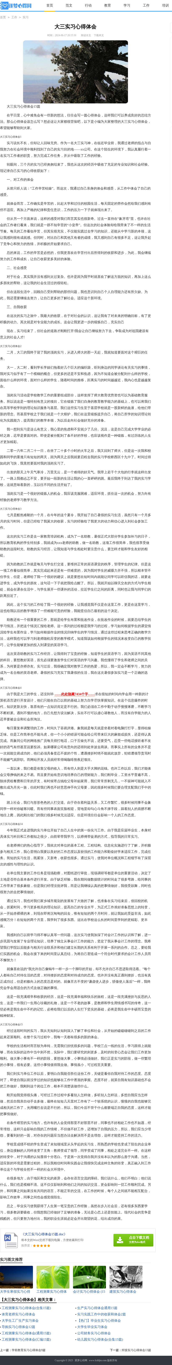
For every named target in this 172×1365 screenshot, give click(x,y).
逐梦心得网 (81, 1360)
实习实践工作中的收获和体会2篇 (101, 1314)
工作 (146, 5)
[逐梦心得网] (15, 6)
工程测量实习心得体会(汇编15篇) (26, 1339)
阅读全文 (86, 35)
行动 (88, 5)
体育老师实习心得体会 (18, 1314)
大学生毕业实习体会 (92, 1327)
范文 (69, 5)
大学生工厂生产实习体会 (20, 1320)
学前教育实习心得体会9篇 (29, 1350)
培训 (165, 5)
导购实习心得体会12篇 (18, 1327)
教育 (107, 5)
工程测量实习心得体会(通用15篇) (26, 1333)
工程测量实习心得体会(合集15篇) (26, 1308)
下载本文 (99, 35)
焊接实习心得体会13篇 (136, 1350)
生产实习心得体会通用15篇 (97, 1308)
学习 (127, 5)
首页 (49, 5)
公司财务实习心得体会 (94, 1333)
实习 (26, 17)
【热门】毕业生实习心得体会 (99, 1320)
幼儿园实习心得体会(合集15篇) (100, 1339)
